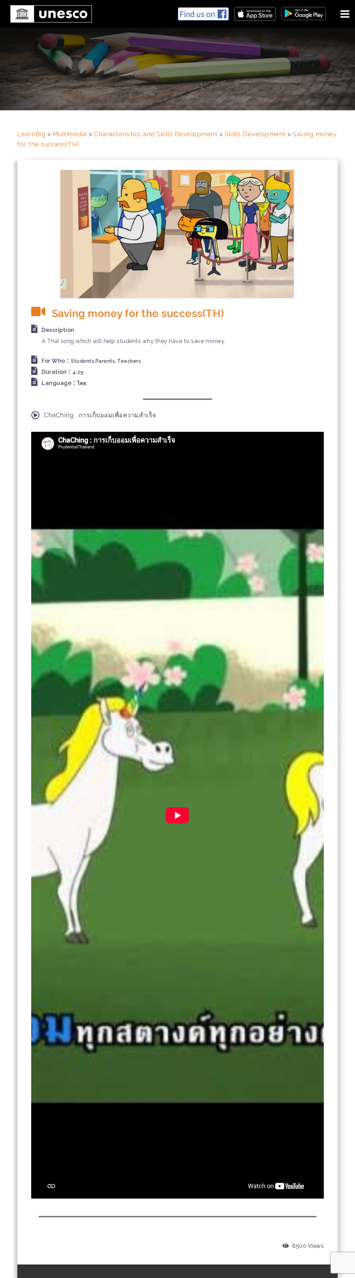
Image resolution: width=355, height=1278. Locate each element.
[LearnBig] (48, 12)
